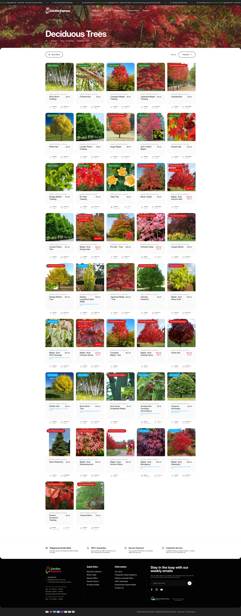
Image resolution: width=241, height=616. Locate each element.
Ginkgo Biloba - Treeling (56, 198)
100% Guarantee (121, 581)
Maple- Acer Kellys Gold (176, 298)
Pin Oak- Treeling (83, 198)
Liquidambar (176, 97)
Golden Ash (54, 406)
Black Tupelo (146, 197)
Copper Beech (177, 247)
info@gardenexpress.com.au (56, 579)
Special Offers (92, 578)
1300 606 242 (52, 577)
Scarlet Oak (176, 147)
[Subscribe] (189, 583)
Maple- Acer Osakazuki (176, 463)
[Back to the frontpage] (46, 41)
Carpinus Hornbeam (175, 407)
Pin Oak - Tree (116, 247)
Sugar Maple (115, 147)
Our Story (118, 572)
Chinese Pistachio (145, 298)
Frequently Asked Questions (126, 575)
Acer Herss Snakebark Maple (117, 407)
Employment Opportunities (125, 585)
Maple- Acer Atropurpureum (86, 463)
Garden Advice (92, 581)
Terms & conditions (191, 611)
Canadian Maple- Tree (115, 354)
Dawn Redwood (56, 462)
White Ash (53, 147)
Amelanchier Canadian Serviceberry (146, 408)
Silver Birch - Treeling (55, 98)
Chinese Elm (85, 97)
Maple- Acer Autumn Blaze (116, 463)
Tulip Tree (114, 197)
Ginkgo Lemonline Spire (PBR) (87, 299)
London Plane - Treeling (86, 148)
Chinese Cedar (147, 247)
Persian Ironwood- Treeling (53, 517)
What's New (91, 575)
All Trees (54, 41)
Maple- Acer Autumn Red (176, 198)
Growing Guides (93, 585)
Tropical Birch (86, 515)
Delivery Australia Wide (124, 578)
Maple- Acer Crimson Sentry (86, 354)
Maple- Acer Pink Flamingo (55, 354)
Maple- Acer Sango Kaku (85, 248)
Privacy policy (180, 611)
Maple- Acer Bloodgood (146, 463)
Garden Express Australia (58, 94)
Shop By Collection (94, 572)
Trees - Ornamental (67, 41)
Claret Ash (175, 353)
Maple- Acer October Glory (147, 354)
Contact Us (119, 588)
